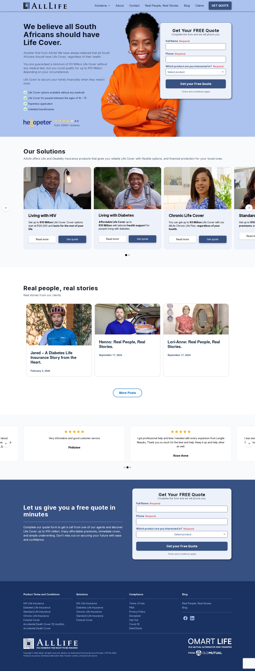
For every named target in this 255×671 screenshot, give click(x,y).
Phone (175, 53)
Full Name (178, 41)
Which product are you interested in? (195, 66)
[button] (220, 6)
